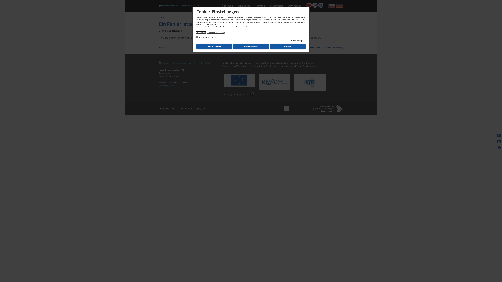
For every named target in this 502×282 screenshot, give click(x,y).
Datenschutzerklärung (216, 33)
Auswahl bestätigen (251, 46)
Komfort (214, 37)
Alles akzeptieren (214, 46)
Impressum (201, 33)
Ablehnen (287, 46)
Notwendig (203, 37)
